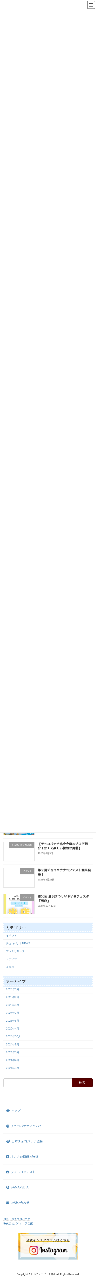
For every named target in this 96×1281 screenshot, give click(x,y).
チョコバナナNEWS (18, 943)
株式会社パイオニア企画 (18, 1223)
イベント (11, 935)
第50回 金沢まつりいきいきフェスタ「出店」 (63, 898)
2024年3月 (12, 1067)
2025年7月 (12, 1012)
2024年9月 (12, 1044)
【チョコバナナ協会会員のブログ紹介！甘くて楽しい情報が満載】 (63, 845)
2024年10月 (13, 1036)
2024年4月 (12, 1060)
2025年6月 (12, 1020)
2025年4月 (12, 1028)
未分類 (10, 967)
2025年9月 (12, 997)
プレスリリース (15, 951)
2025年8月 (12, 1004)
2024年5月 (12, 1052)
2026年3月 (12, 989)
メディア (11, 959)
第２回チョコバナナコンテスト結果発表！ (64, 872)
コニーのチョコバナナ (16, 1219)
